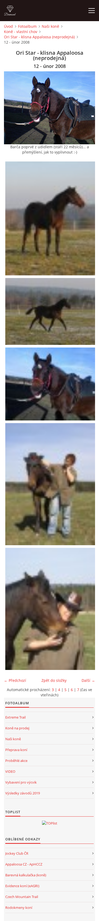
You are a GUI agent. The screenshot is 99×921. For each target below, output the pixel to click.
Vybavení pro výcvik (21, 782)
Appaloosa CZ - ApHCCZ (23, 864)
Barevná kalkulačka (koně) (25, 875)
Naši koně (50, 26)
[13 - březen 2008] (50, 484)
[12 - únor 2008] (50, 384)
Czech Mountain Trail (21, 896)
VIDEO (10, 771)
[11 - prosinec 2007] (50, 311)
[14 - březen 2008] (50, 609)
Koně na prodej (17, 728)
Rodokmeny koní (18, 907)
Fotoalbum (27, 26)
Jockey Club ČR (16, 853)
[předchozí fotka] (12, 107)
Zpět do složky (54, 680)
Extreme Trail (15, 717)
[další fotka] (86, 107)
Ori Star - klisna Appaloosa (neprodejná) (39, 36)
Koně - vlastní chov (20, 31)
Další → (88, 680)
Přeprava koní (16, 749)
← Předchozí (15, 680)
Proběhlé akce (16, 760)
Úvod (8, 26)
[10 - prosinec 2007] (50, 218)
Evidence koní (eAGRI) (22, 885)
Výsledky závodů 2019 (22, 793)
